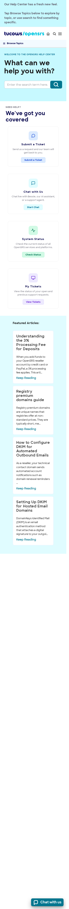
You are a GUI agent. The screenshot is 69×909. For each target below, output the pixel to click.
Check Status (34, 254)
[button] (54, 34)
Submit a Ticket (33, 159)
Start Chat (33, 207)
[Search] (56, 85)
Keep (26, 378)
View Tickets (33, 301)
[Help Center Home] (48, 33)
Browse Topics (15, 43)
